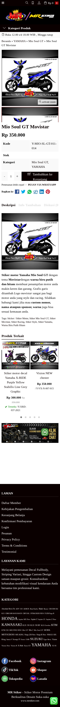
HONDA (10, 618)
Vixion (54, 639)
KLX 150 (26, 625)
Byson (46, 609)
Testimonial (9, 551)
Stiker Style (31, 322)
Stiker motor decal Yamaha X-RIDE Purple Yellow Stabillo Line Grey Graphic (15, 382)
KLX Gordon (45, 625)
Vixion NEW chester (44, 375)
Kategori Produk (19, 28)
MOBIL (47, 630)
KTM (54, 624)
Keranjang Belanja (13, 515)
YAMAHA (38, 166)
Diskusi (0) (51, 205)
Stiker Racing (17, 322)
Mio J (31, 630)
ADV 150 (19, 609)
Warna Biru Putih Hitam (13, 325)
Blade (41, 609)
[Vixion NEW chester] (44, 355)
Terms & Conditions (14, 545)
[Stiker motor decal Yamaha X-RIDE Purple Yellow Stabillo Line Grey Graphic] (16, 355)
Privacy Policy (11, 539)
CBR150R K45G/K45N (13, 613)
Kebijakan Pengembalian (17, 509)
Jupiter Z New (51, 619)
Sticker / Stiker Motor (17, 318)
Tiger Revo (47, 639)
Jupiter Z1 (41, 619)
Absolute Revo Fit (8, 609)
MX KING (19, 635)
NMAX (50, 635)
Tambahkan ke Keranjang (42, 176)
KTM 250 (5, 630)
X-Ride (20, 646)
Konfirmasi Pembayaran (17, 521)
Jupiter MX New (24, 619)
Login (5, 527)
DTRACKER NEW (37, 613)
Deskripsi (8, 205)
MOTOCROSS (8, 634)
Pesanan (7, 533)
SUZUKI (36, 639)
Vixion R (14, 646)
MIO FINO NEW (15, 630)
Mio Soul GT (40, 162)
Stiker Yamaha (45, 322)
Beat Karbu (34, 609)
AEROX (26, 609)
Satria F (9, 639)
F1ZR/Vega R (49, 613)
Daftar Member (11, 503)
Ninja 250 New (30, 635)
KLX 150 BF (35, 625)
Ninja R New (41, 635)
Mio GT (25, 630)
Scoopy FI (16, 639)
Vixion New (6, 646)
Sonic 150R (25, 639)
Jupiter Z (34, 619)
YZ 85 (54, 646)
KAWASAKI (12, 625)
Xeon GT (27, 646)
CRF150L (26, 613)
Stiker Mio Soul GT (39, 318)
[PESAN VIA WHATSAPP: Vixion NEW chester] (32, 366)
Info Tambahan (29, 205)
